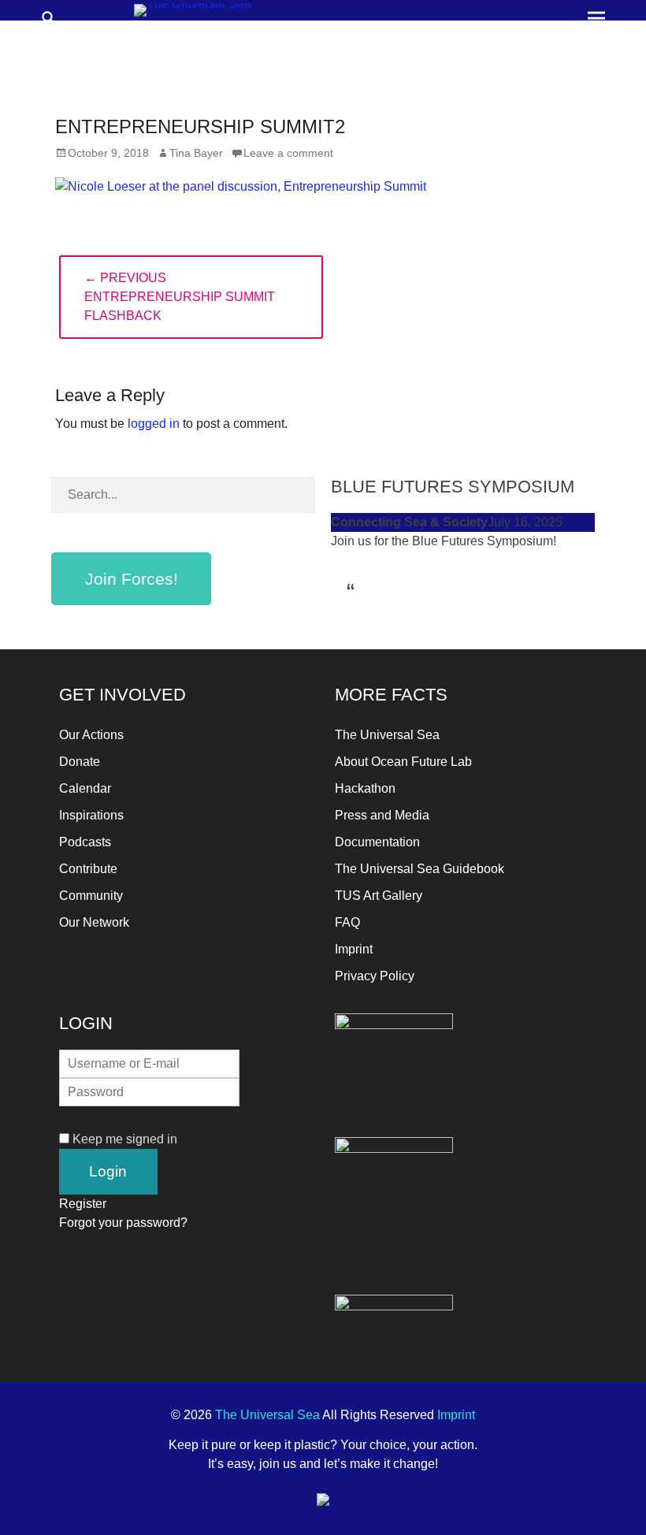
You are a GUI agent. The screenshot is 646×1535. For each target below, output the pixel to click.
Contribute (88, 868)
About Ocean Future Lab (403, 761)
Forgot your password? (123, 1222)
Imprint (354, 949)
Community (91, 895)
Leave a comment (288, 153)
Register (82, 1203)
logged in (154, 423)
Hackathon (365, 788)
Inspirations (91, 815)
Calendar (85, 788)
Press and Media (382, 815)
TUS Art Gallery (378, 895)
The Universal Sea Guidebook (419, 868)
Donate (79, 761)
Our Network (94, 922)
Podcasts (85, 842)
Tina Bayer (196, 153)
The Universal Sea (387, 734)
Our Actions (91, 734)
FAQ (347, 922)
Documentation (377, 842)
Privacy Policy (374, 976)
